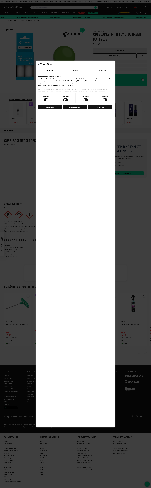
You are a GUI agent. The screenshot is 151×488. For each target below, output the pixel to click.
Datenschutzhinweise (59, 85)
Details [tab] (75, 70)
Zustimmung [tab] (49, 70)
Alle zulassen (50, 107)
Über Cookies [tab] (102, 70)
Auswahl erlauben (74, 107)
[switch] (65, 99)
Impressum (70, 85)
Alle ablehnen (100, 107)
